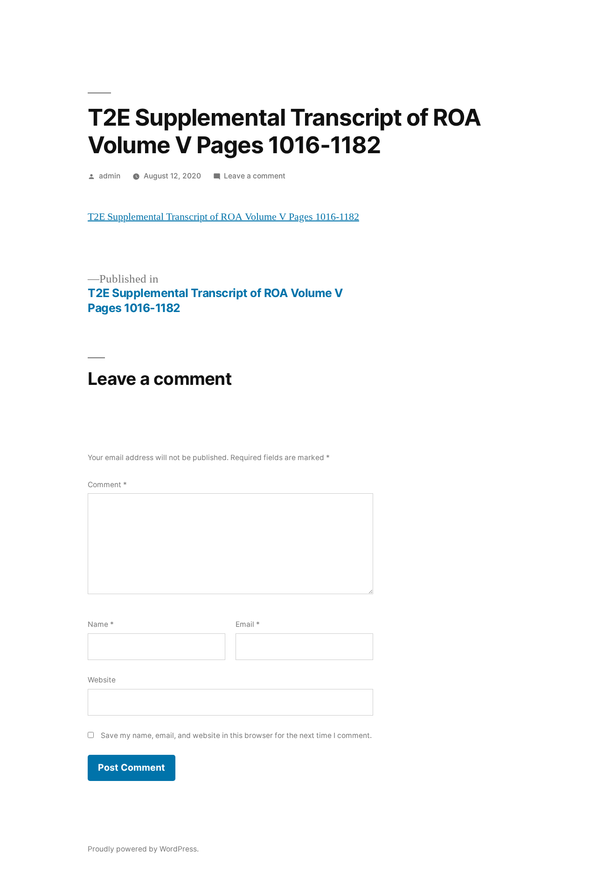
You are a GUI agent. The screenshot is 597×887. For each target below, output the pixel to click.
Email (248, 624)
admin (109, 175)
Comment (107, 484)
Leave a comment (254, 175)
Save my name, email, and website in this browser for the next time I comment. (236, 735)
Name (101, 624)
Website (102, 679)
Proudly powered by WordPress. (143, 848)
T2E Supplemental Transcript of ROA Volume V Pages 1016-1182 (223, 216)
